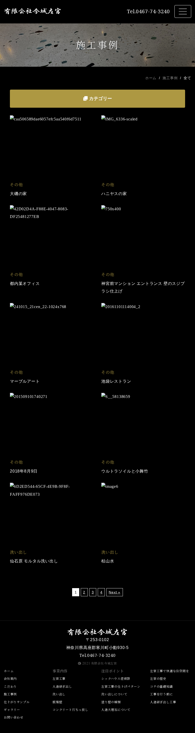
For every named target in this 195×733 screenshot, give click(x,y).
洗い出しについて (114, 694)
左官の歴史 (158, 678)
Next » (114, 592)
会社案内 (10, 678)
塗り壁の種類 (111, 702)
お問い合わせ (13, 717)
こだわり (10, 686)
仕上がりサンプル (16, 702)
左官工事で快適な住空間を (169, 671)
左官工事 (59, 678)
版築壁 (57, 702)
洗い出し (59, 694)
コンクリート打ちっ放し (70, 709)
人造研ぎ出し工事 (163, 702)
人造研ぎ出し (62, 686)
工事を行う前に (161, 694)
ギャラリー (12, 709)
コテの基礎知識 (161, 686)
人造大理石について (116, 709)
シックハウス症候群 (115, 678)
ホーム (150, 78)
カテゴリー (100, 98)
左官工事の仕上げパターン (120, 686)
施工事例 (169, 78)
